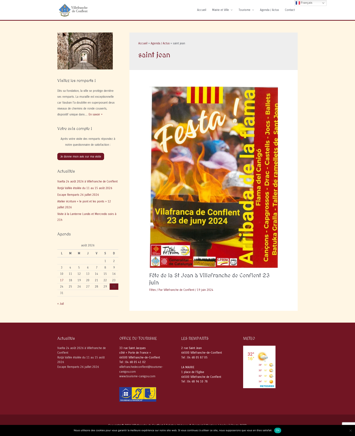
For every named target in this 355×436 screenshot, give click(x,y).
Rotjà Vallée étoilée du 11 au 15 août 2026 (84, 188)
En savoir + (96, 114)
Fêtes (152, 290)
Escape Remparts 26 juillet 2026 (78, 194)
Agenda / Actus (269, 10)
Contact (290, 10)
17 (61, 280)
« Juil (60, 303)
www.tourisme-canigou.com (137, 376)
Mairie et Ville (220, 10)
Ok (277, 430)
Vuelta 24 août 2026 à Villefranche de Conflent (87, 181)
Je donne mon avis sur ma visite (80, 156)
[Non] (350, 430)
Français (306, 2)
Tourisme (244, 10)
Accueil (201, 10)
